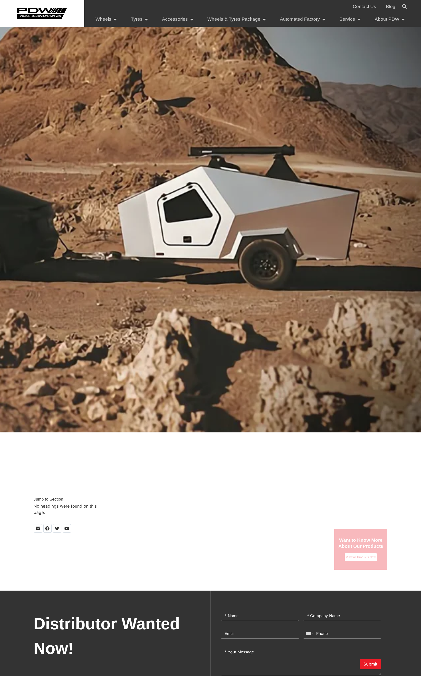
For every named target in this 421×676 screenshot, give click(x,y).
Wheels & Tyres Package (233, 19)
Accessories (175, 19)
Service (347, 19)
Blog (390, 6)
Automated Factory (300, 19)
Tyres (137, 19)
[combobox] (309, 634)
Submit (370, 664)
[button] (404, 7)
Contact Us (364, 6)
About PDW (387, 19)
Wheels (103, 19)
